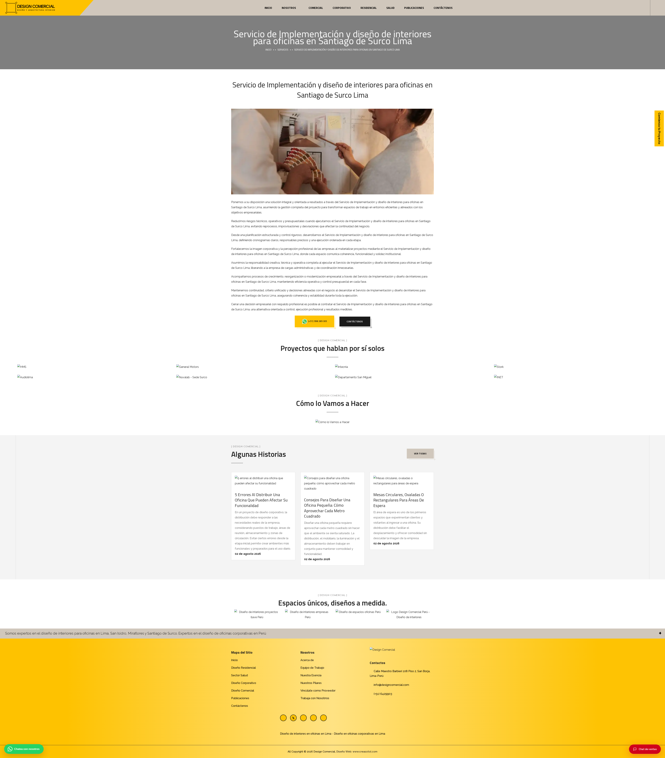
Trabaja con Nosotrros (314, 698)
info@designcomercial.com (391, 685)
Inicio (268, 8)
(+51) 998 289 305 (317, 321)
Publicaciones (414, 8)
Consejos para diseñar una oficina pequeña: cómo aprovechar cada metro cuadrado (327, 508)
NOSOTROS (289, 8)
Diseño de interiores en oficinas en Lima (305, 733)
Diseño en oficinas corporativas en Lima (359, 733)
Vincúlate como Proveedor (317, 690)
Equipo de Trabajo (312, 667)
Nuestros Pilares (311, 683)
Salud (390, 8)
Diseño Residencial (243, 667)
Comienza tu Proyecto (659, 128)
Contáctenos (443, 8)
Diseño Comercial (242, 690)
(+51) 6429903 (383, 694)
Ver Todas (420, 453)
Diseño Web (343, 751)
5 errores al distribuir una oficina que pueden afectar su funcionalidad (261, 500)
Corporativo (342, 8)
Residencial (369, 8)
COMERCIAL (316, 8)
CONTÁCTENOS (355, 321)
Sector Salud (239, 675)
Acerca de (307, 660)
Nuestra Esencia (310, 675)
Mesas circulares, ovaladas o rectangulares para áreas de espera (398, 500)
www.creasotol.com (365, 751)
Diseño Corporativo (243, 683)
